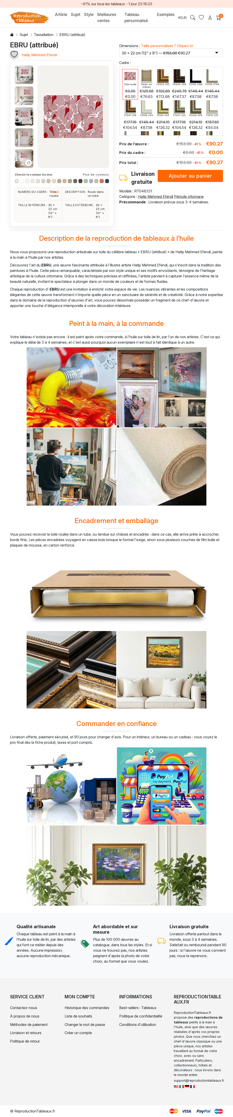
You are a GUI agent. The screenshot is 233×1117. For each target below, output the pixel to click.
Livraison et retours (25, 1032)
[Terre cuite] (102, 181)
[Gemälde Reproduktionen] (187, 1086)
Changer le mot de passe (85, 1024)
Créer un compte (78, 1032)
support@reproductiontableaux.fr (199, 1080)
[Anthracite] (75, 181)
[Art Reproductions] (176, 1086)
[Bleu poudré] (91, 181)
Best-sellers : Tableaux (138, 1007)
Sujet (24, 34)
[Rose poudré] (96, 181)
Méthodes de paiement (29, 1024)
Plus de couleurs (96, 174)
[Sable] (64, 181)
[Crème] (33, 181)
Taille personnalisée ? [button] (167, 45)
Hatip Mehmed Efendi (39, 55)
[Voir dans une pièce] (24, 74)
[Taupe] (59, 181)
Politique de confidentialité (140, 1016)
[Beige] (54, 181)
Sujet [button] (75, 14)
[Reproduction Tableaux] (192, 1086)
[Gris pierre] (70, 181)
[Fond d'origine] (17, 181)
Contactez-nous (23, 1007)
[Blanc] (22, 181)
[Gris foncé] (80, 181)
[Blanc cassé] (27, 181)
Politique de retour (25, 1041)
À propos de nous (24, 1016)
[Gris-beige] (49, 181)
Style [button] (89, 14)
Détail (55, 192)
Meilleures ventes (106, 17)
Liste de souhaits (78, 1016)
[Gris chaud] (43, 181)
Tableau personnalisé (136, 17)
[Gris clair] (38, 181)
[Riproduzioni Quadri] (181, 1086)
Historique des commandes (87, 1007)
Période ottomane (189, 196)
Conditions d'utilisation (137, 1024)
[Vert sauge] (86, 181)
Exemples (166, 14)
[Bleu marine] (107, 181)
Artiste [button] (61, 14)
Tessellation (43, 34)
